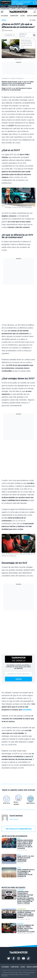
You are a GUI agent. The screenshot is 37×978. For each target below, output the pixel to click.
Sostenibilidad (22, 909)
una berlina (26, 709)
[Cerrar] (34, 40)
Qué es (4, 20)
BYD (19, 8)
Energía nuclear (5, 8)
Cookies (20, 972)
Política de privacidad (28, 972)
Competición (14, 15)
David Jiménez (8, 30)
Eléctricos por (12, 6)
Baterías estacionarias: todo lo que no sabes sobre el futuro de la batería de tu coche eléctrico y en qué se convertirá (18, 83)
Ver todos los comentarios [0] (18, 829)
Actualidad (4, 15)
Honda (13, 8)
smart (23, 8)
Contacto (5, 972)
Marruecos (30, 8)
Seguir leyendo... (14, 819)
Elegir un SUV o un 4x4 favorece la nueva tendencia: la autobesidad (17, 89)
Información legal (12, 972)
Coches (22, 15)
